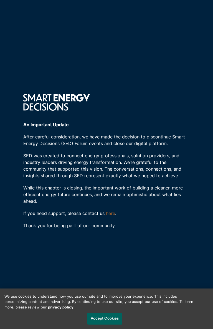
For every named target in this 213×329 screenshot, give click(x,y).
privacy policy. (61, 307)
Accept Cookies (105, 318)
